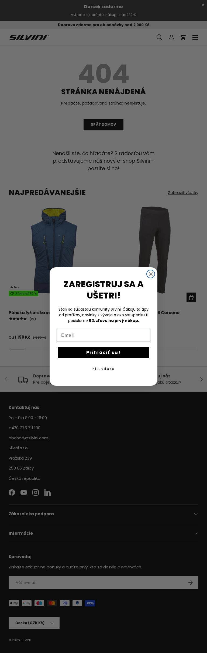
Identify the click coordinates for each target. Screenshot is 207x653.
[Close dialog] (151, 274)
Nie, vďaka (103, 368)
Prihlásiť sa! (103, 352)
